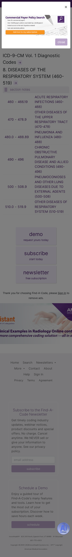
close (61, 42)
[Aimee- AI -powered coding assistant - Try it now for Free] (63, 528)
